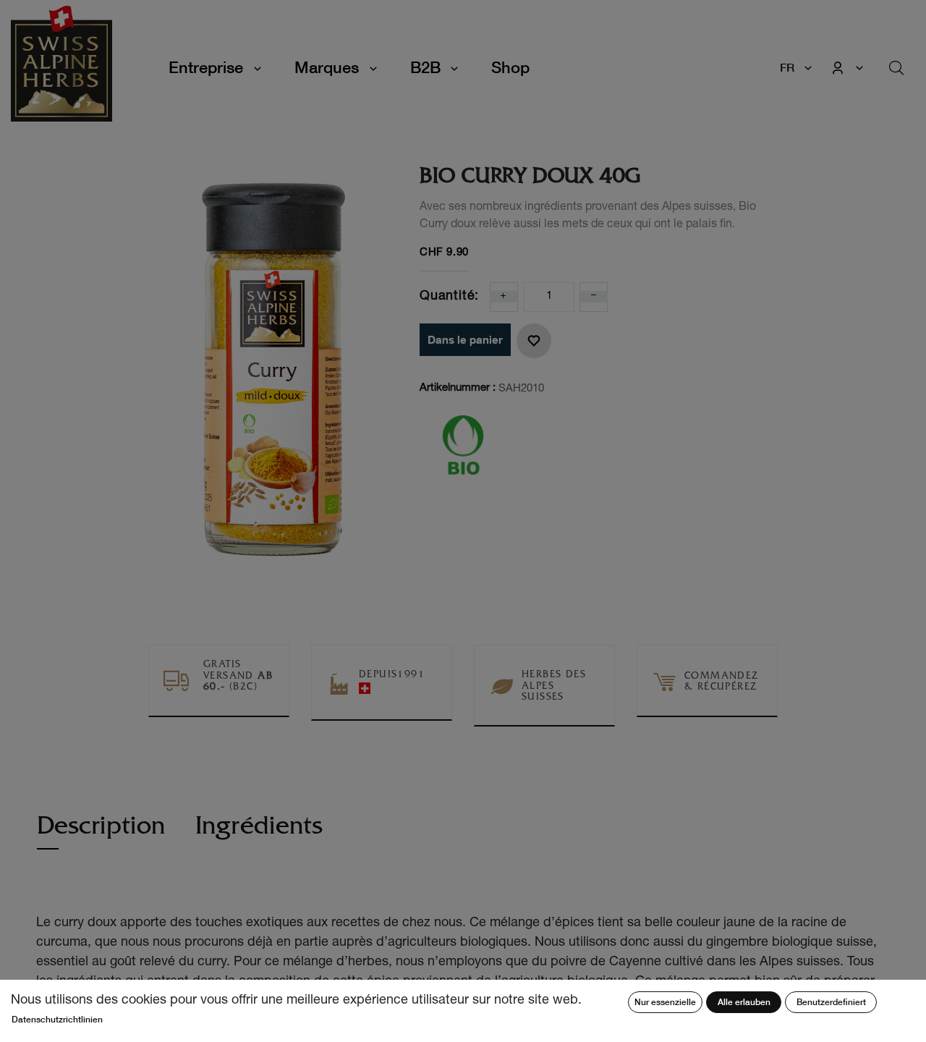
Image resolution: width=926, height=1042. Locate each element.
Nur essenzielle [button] (665, 1001)
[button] (534, 340)
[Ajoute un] (503, 296)
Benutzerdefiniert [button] (831, 1001)
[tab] (101, 833)
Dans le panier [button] (465, 339)
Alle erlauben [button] (744, 1001)
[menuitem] (510, 67)
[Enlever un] (594, 296)
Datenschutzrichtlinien (57, 1019)
